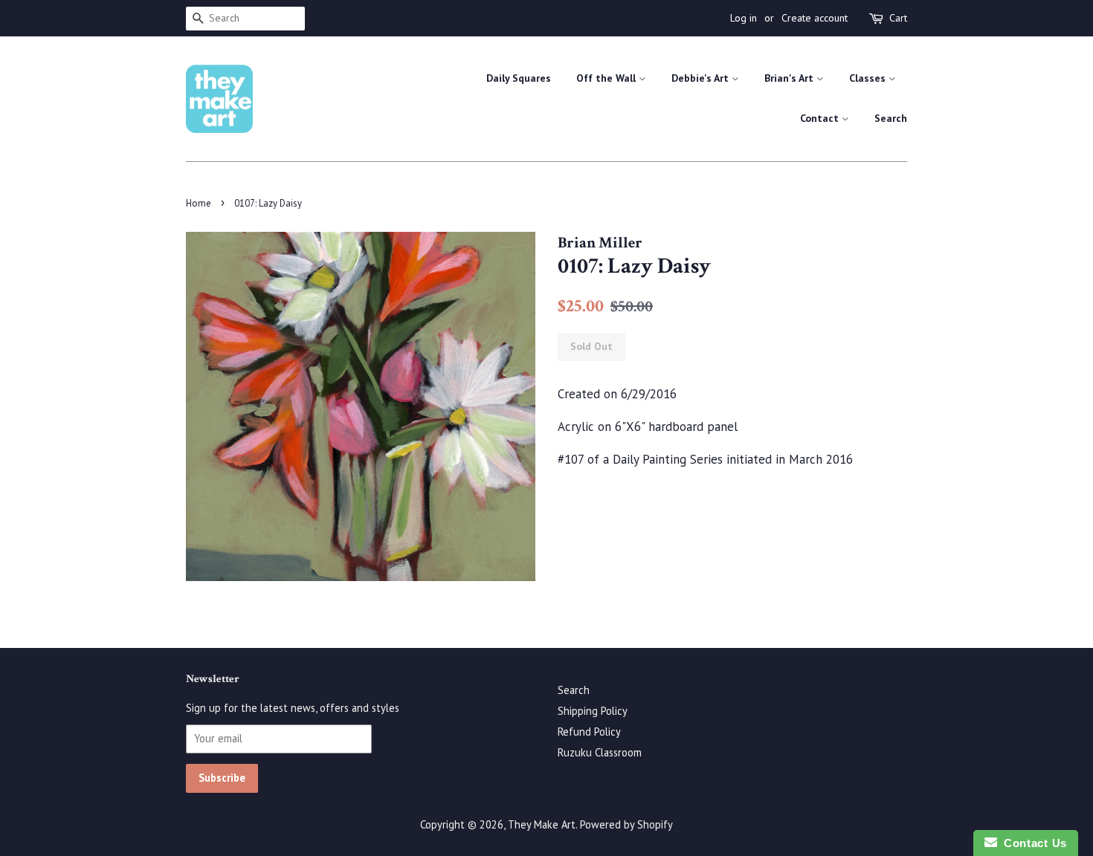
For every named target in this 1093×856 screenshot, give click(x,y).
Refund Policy (589, 731)
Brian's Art (790, 78)
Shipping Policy (593, 711)
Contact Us (1032, 843)
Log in (743, 18)
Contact (821, 118)
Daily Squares (518, 78)
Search (890, 118)
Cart (898, 18)
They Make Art (541, 824)
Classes (869, 78)
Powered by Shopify (626, 824)
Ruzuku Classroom (600, 752)
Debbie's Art (701, 78)
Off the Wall (607, 78)
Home (198, 203)
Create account (814, 18)
